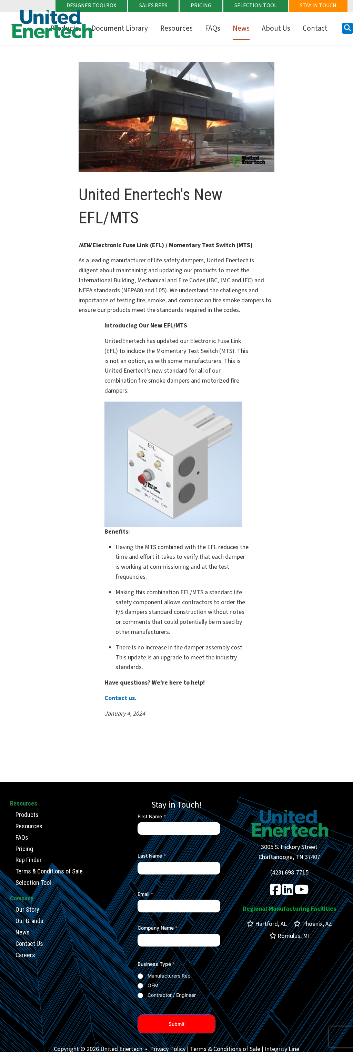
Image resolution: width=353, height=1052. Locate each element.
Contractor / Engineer (172, 995)
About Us (276, 28)
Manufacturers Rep (169, 976)
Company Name (158, 928)
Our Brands (29, 920)
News (241, 28)
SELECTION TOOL (255, 5)
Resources (176, 28)
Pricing (24, 848)
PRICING (201, 5)
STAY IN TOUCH (318, 5)
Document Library (119, 28)
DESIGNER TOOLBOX (91, 5)
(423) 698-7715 (289, 872)
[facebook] (275, 892)
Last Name (152, 856)
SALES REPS (153, 5)
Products (27, 814)
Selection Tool (33, 882)
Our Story (27, 909)
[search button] (347, 28)
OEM (153, 985)
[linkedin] (287, 892)
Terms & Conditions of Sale (49, 871)
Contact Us (29, 943)
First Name (152, 816)
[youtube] (302, 892)
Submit (176, 1024)
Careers (25, 955)
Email (145, 894)
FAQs (212, 28)
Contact (315, 28)
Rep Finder (29, 859)
